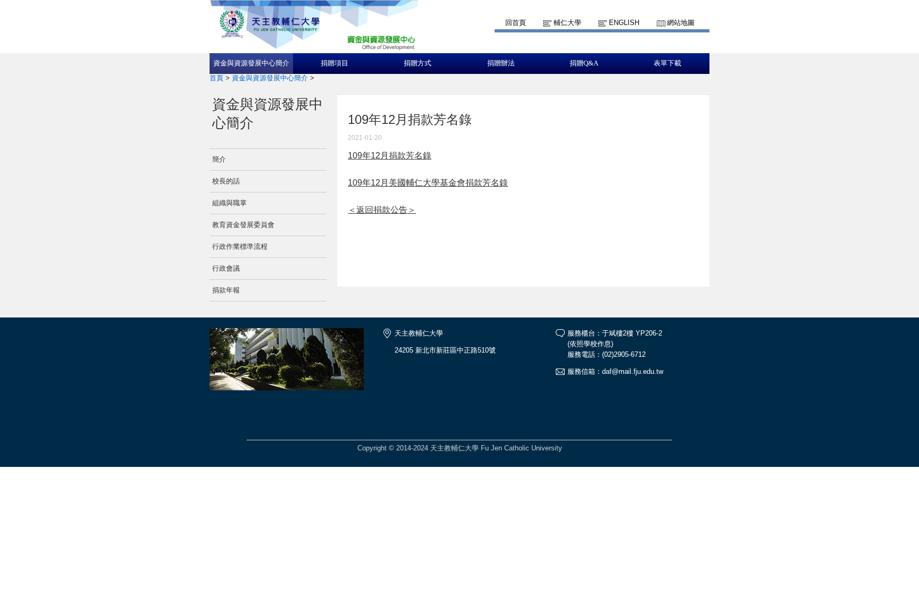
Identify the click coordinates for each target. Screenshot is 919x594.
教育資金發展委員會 (243, 225)
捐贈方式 (417, 63)
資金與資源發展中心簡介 (251, 63)
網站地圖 (681, 23)
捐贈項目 (334, 63)
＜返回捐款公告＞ (382, 209)
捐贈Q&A (584, 63)
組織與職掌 (229, 203)
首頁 (216, 78)
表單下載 (667, 63)
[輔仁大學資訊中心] (314, 48)
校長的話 (226, 181)
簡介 (219, 159)
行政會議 (226, 268)
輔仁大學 (567, 23)
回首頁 (515, 23)
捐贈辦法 (501, 63)
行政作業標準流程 (240, 246)
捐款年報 (226, 290)
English (624, 23)
